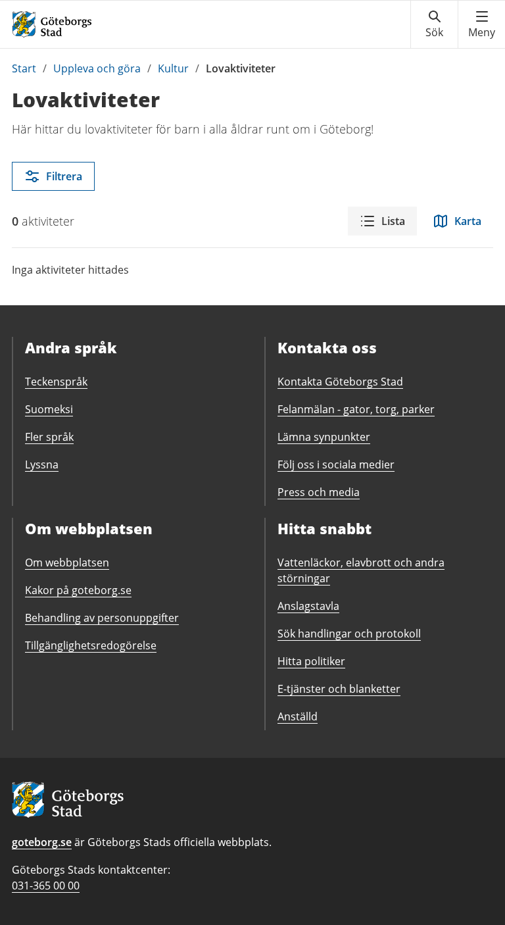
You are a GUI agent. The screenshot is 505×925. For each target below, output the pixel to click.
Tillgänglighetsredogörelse (90, 645)
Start (24, 68)
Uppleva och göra (97, 68)
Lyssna (42, 464)
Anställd (297, 716)
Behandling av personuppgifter (102, 618)
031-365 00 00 (46, 885)
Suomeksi (49, 409)
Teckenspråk (56, 381)
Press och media (318, 492)
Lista (393, 221)
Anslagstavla (308, 606)
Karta (467, 221)
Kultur (173, 68)
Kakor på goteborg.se (78, 590)
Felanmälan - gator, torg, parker (356, 409)
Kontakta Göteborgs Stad (340, 381)
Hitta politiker (311, 661)
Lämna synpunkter (323, 437)
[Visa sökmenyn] (434, 24)
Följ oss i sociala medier (336, 464)
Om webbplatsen (67, 562)
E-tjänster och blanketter (338, 689)
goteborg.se (42, 842)
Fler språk (49, 437)
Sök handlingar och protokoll (349, 633)
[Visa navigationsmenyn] (481, 24)
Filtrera (64, 176)
